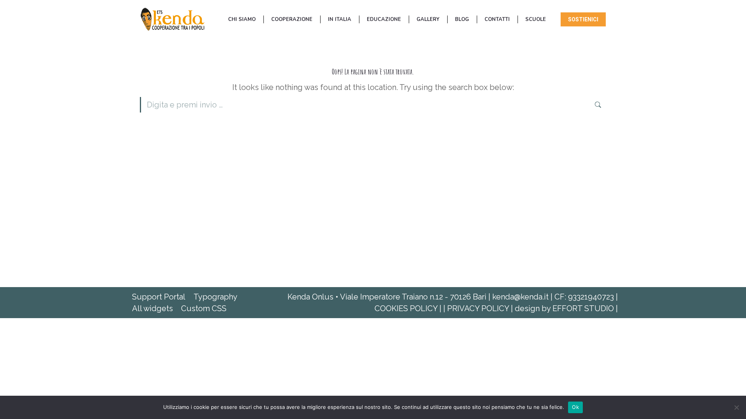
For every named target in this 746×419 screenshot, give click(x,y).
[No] (736, 407)
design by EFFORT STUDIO (565, 308)
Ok (575, 407)
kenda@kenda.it (520, 296)
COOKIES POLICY (407, 308)
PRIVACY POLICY (479, 308)
